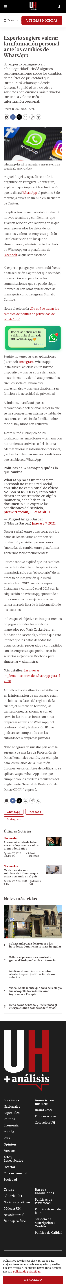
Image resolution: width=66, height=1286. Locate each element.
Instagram (26, 362)
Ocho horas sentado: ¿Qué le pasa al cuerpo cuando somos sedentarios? (33, 1007)
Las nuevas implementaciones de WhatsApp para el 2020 (32, 676)
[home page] (33, 6)
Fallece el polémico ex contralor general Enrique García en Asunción (33, 959)
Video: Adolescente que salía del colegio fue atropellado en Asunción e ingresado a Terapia (35, 991)
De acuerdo (33, 1279)
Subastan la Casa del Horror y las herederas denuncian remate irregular (35, 945)
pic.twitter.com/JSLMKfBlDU (27, 512)
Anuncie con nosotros (44, 1102)
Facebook (10, 255)
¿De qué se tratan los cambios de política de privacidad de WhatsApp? (31, 314)
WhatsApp (29, 192)
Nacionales (11, 838)
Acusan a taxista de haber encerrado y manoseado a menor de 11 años (21, 845)
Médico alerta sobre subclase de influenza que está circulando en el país (21, 873)
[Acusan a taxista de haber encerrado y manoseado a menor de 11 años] (54, 842)
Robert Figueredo (33, 854)
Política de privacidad (27, 1271)
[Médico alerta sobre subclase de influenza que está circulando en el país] (54, 869)
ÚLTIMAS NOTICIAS (42, 20)
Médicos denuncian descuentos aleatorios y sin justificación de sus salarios (32, 974)
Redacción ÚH (35, 882)
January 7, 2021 (44, 523)
